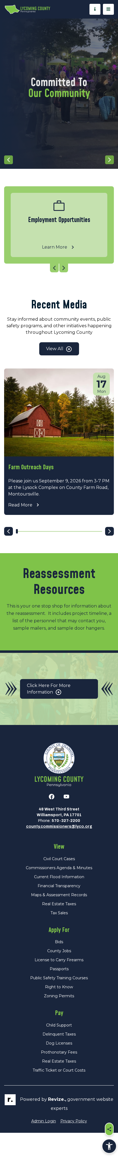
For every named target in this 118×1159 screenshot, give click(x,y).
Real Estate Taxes (59, 903)
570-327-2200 (66, 821)
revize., (57, 1099)
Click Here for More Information (49, 689)
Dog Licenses (59, 1043)
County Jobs (59, 950)
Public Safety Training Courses (59, 977)
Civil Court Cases (59, 858)
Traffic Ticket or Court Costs (59, 1070)
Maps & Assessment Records (59, 894)
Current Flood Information (59, 876)
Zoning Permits (59, 995)
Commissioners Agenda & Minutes (59, 867)
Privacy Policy (73, 1121)
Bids (59, 941)
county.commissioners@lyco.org (59, 826)
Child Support (59, 1025)
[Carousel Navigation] (59, 159)
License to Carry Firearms (59, 959)
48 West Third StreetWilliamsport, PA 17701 (59, 812)
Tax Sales (59, 912)
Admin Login (43, 1121)
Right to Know (59, 986)
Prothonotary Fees (59, 1052)
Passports (59, 968)
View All (55, 348)
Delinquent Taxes (59, 1034)
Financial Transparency (59, 885)
